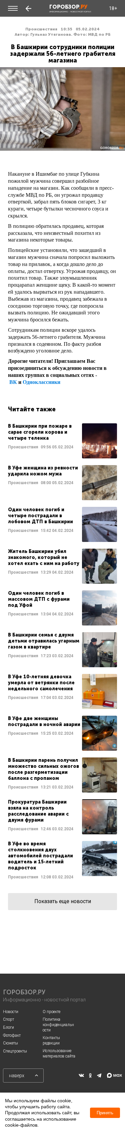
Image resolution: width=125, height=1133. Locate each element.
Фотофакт (12, 1035)
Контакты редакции (51, 1040)
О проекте (51, 1011)
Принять (105, 1112)
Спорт (8, 1019)
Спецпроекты (15, 1051)
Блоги (8, 1027)
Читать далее (62, 440)
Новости (10, 1011)
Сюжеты (10, 1043)
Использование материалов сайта (59, 1053)
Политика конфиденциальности (58, 1024)
